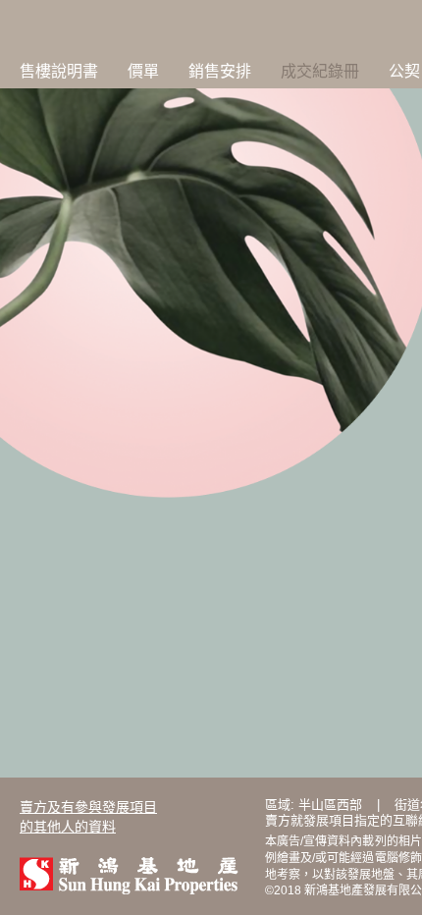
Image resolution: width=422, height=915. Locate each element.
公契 (404, 71)
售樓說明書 (59, 71)
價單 (143, 71)
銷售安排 (219, 71)
